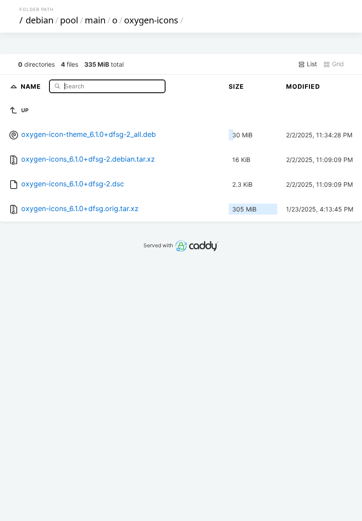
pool (69, 20)
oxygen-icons (151, 20)
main (95, 20)
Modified (303, 86)
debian (39, 20)
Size (236, 86)
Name (32, 86)
